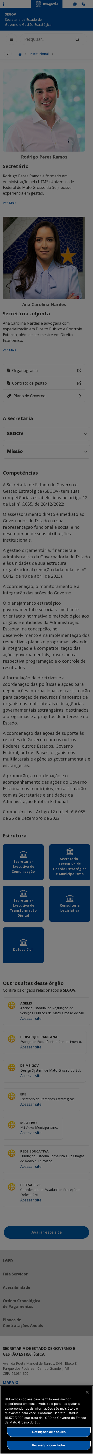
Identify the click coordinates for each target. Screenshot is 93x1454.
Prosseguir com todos (49, 1445)
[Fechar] (87, 1392)
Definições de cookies (49, 1432)
